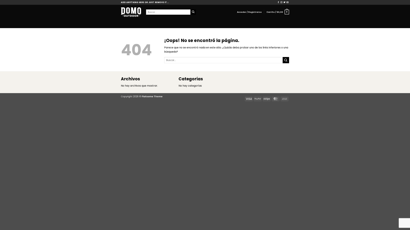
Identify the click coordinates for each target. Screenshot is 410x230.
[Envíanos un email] (287, 2)
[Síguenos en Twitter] (284, 2)
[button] (249, 12)
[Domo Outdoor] (131, 12)
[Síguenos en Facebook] (278, 2)
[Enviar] (193, 12)
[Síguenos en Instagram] (281, 2)
